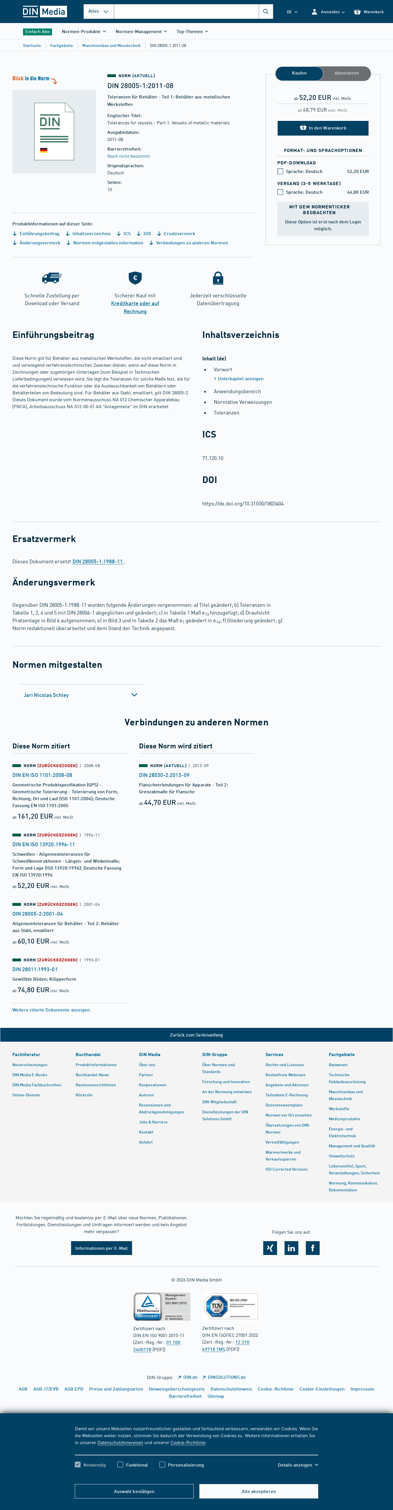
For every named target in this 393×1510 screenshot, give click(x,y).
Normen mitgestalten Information (107, 242)
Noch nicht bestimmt (128, 156)
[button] (328, 12)
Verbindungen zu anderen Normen (191, 242)
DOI (146, 233)
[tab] (80, 694)
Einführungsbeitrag (39, 233)
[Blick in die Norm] (54, 123)
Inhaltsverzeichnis (90, 233)
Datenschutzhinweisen (120, 1442)
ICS (127, 233)
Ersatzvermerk (179, 233)
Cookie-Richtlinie (188, 1442)
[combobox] (193, 11)
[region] (196, 1451)
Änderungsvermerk (39, 242)
